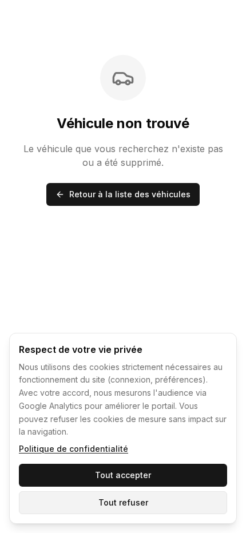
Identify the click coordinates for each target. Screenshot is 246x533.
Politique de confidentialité (73, 449)
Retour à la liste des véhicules (130, 194)
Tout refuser (123, 502)
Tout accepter (123, 475)
